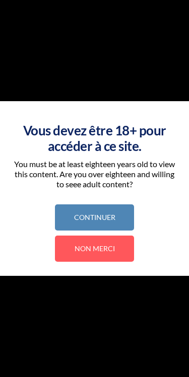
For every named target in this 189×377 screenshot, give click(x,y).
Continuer (94, 217)
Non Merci (95, 248)
